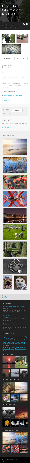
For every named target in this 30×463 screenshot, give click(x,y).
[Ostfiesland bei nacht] (15, 398)
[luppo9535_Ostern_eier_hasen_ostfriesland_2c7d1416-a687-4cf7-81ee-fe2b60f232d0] (8, 387)
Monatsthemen (6, 26)
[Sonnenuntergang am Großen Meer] (8, 362)
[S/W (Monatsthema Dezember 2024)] (15, 266)
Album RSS (7, 100)
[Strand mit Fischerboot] (21, 387)
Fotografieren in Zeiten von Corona (13, 306)
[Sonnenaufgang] (6, 373)
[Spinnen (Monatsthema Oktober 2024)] (7, 283)
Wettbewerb (18, 95)
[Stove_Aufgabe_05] (15, 423)
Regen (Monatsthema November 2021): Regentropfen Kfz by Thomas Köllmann (14, 342)
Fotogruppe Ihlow (8, 24)
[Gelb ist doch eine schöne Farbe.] (6, 423)
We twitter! (5, 315)
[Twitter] (3, 461)
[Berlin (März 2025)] (15, 215)
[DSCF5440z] (24, 423)
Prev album (8, 58)
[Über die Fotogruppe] (15, 232)
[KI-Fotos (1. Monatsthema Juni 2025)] (15, 147)
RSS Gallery (7, 298)
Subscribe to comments (9, 127)
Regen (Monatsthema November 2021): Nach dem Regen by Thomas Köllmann (14, 348)
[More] (14, 405)
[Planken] (24, 373)
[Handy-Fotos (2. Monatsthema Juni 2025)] (15, 165)
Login (5, 296)
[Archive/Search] (24, 24)
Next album (21, 58)
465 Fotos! (5, 324)
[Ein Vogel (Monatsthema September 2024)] (20, 283)
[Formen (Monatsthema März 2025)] (15, 199)
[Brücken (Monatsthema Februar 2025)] (15, 249)
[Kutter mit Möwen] (24, 398)
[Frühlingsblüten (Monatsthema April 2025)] (15, 182)
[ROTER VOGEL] (6, 398)
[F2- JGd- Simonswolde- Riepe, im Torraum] (21, 362)
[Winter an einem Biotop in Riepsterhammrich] (15, 373)
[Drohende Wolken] (21, 413)
